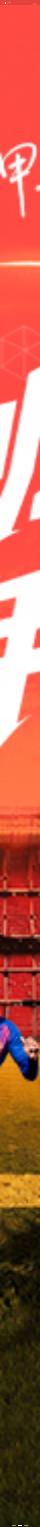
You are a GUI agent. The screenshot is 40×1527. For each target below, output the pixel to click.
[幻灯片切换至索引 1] (14, 1525)
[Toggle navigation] (34, 3)
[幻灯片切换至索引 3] (26, 1525)
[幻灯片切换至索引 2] (20, 1525)
